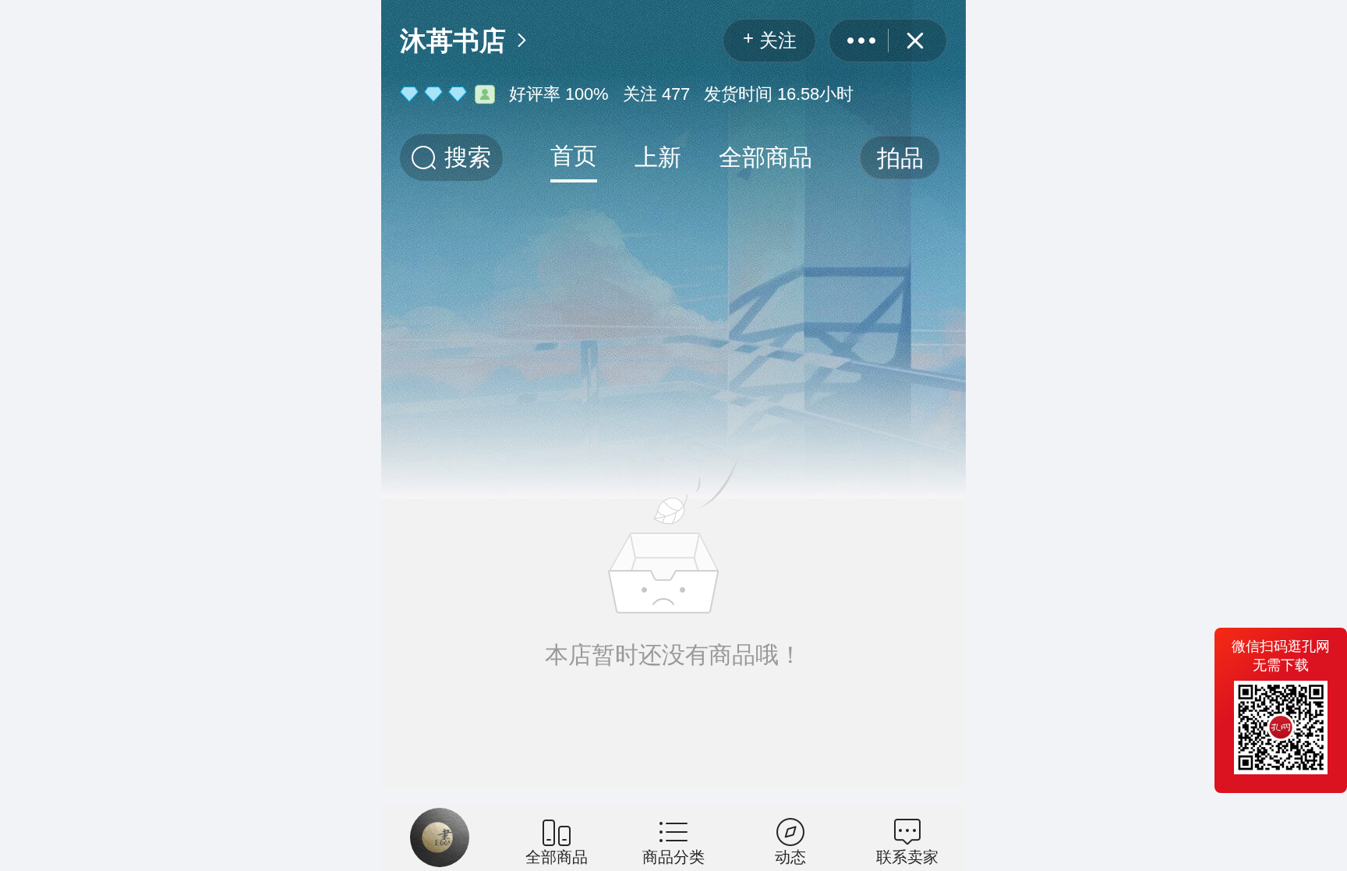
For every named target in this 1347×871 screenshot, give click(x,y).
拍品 (900, 158)
